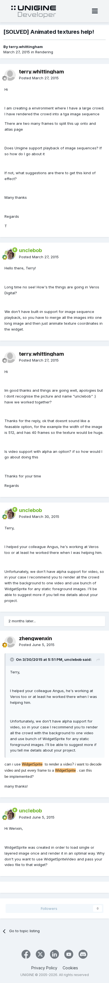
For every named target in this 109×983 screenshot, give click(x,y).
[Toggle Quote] (12, 659)
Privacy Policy (44, 967)
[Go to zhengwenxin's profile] (10, 641)
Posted (39, 78)
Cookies (70, 967)
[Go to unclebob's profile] (10, 254)
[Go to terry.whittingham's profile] (10, 75)
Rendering (44, 52)
